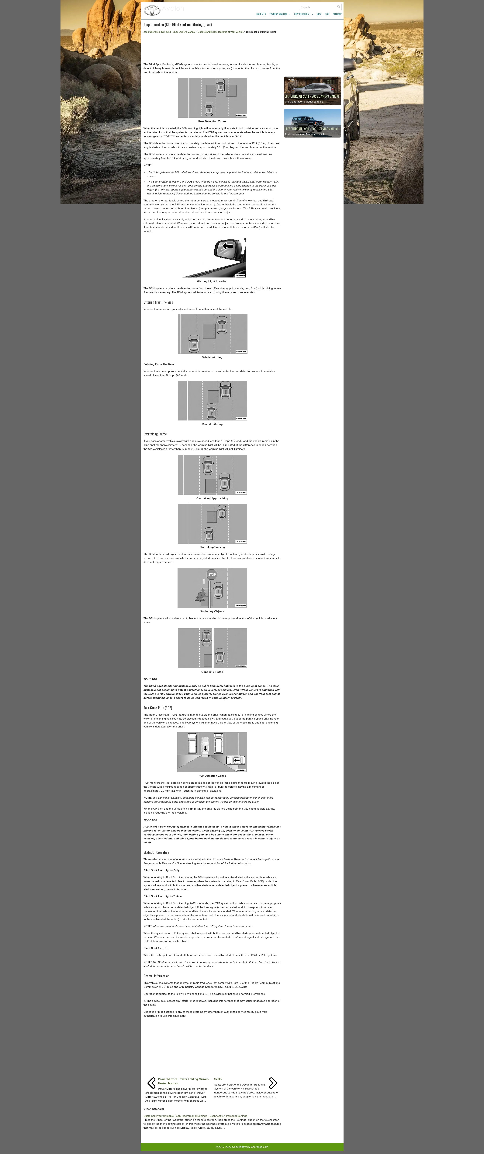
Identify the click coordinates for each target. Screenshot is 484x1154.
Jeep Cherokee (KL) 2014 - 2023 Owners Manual (169, 32)
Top (327, 14)
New (319, 14)
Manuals (261, 14)
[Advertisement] (212, 48)
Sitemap (337, 14)
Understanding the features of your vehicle (221, 32)
